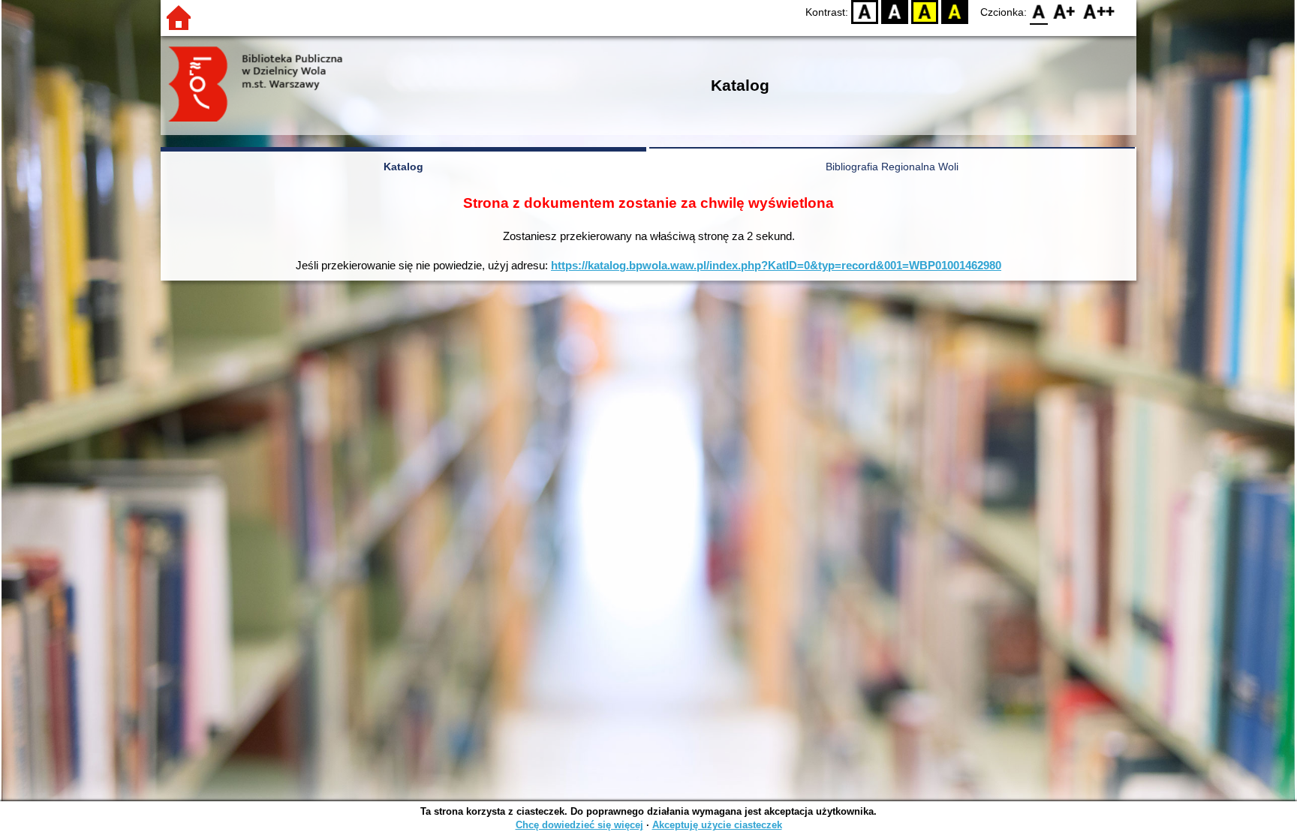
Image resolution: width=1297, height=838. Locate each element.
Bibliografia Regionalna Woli (892, 167)
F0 (1039, 11)
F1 (1065, 11)
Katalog (403, 167)
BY (954, 11)
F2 (1099, 11)
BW (894, 11)
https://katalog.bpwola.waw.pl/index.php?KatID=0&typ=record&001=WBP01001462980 (776, 265)
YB (924, 11)
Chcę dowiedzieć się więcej (579, 824)
